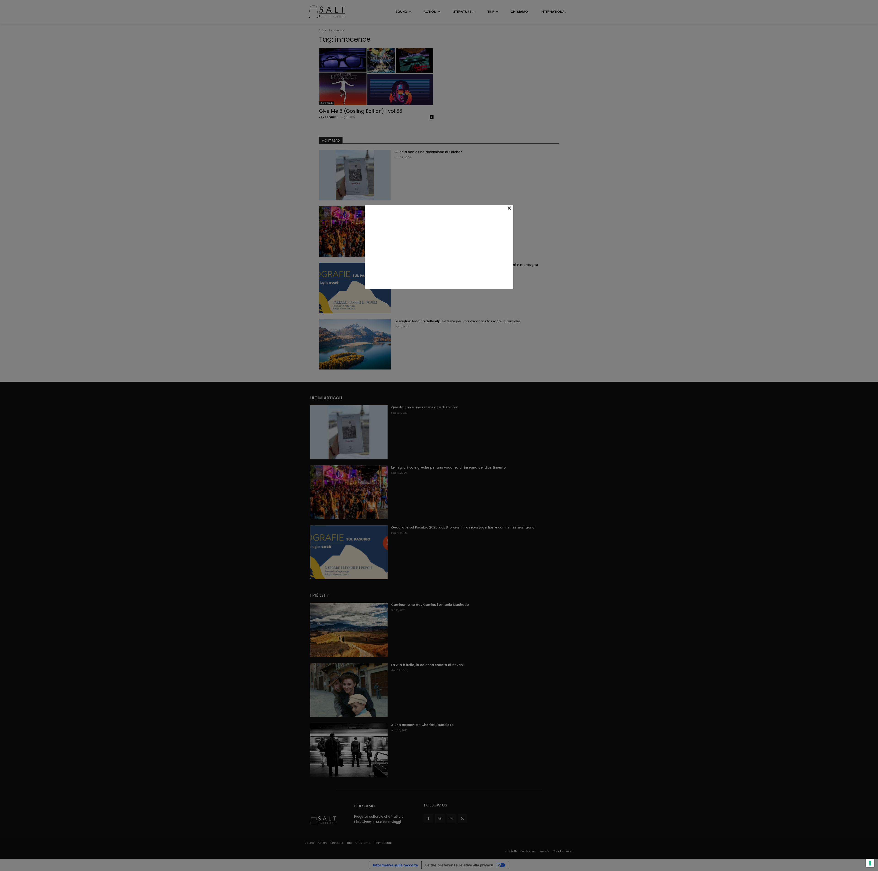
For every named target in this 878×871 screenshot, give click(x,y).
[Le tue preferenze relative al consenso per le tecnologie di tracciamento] (870, 863)
